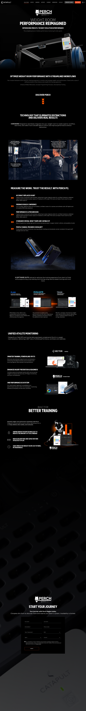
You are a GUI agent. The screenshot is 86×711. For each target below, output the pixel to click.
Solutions (26, 2)
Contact (61, 2)
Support (43, 2)
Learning (37, 2)
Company (49, 2)
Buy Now (78, 2)
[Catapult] (6, 2)
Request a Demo (69, 2)
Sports (32, 2)
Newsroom (54, 2)
